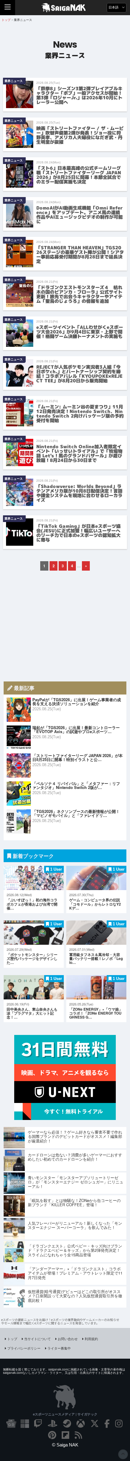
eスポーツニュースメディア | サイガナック (65, 1414)
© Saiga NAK (65, 1444)
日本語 (114, 7)
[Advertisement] (65, 625)
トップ (12, 1338)
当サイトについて (37, 1338)
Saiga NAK (65, 7)
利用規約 (91, 1338)
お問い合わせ (68, 1338)
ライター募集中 (59, 1348)
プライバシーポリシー (24, 1348)
